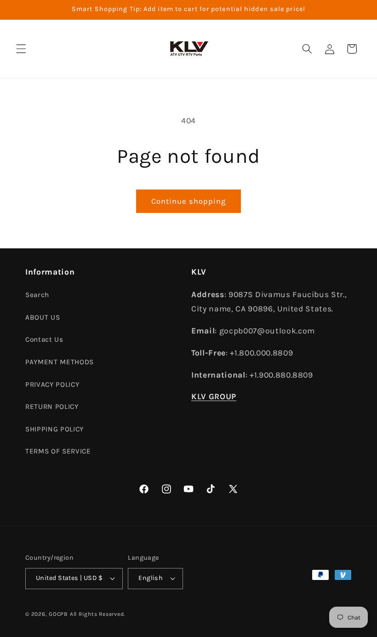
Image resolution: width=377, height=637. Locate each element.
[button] (21, 49)
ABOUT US (42, 317)
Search (37, 295)
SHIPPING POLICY (54, 429)
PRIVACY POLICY (52, 384)
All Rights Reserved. (97, 614)
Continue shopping (188, 201)
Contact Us (44, 339)
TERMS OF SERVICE (58, 451)
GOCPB (58, 614)
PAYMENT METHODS (59, 362)
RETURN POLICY (52, 406)
